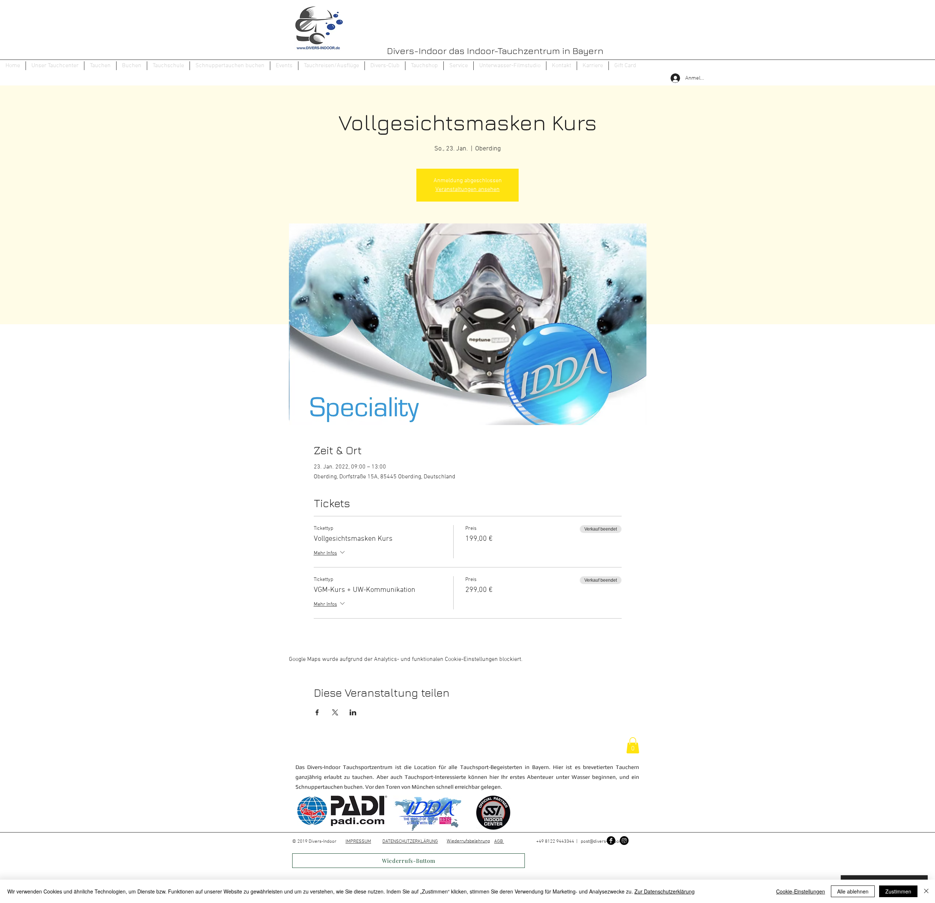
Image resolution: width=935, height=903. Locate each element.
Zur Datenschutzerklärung (664, 891)
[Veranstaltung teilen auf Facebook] (317, 712)
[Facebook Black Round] (611, 840)
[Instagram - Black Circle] (624, 840)
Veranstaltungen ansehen (467, 189)
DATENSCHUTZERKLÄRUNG (410, 842)
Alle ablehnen (853, 891)
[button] (100, 65)
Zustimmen (898, 891)
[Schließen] (926, 891)
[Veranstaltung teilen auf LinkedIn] (353, 712)
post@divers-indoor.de (604, 842)
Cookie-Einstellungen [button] (800, 891)
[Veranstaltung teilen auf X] (335, 712)
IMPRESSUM (358, 842)
